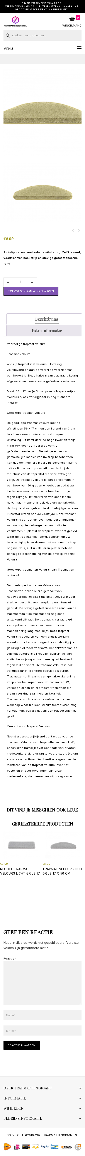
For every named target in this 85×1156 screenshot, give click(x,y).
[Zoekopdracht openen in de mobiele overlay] (42, 34)
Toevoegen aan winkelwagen (31, 291)
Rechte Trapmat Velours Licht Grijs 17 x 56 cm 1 (73, 230)
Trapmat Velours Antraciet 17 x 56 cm (78, 230)
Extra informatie (47, 330)
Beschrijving (46, 319)
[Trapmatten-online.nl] (15, 21)
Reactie (10, 958)
